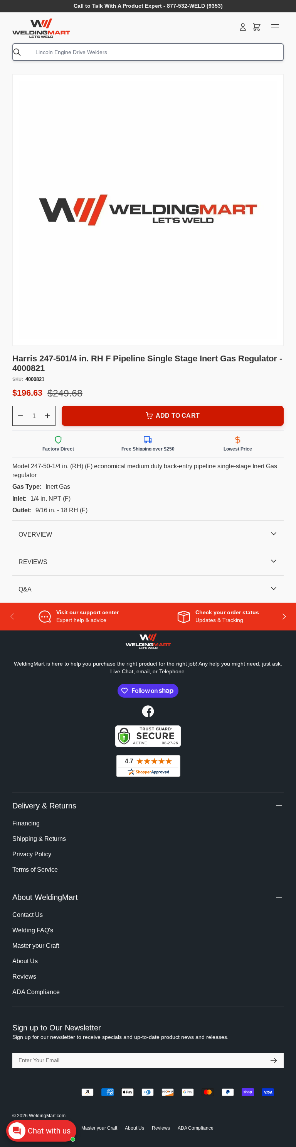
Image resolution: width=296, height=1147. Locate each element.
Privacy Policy (31, 854)
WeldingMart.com (47, 1115)
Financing (26, 823)
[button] (257, 27)
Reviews (24, 976)
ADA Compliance (36, 992)
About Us (25, 961)
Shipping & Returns (39, 838)
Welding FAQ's (32, 930)
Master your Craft (35, 945)
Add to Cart (178, 415)
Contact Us (27, 915)
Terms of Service (35, 869)
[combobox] (148, 52)
